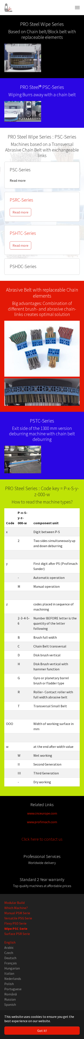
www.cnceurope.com (42, 813)
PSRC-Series (21, 200)
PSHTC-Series (23, 233)
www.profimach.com (42, 822)
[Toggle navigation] (77, 7)
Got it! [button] (42, 1030)
